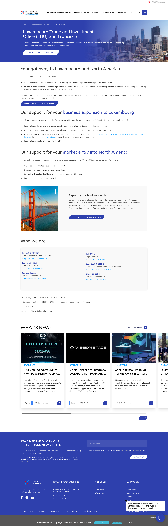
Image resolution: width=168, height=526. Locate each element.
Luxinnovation (124, 134)
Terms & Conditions (70, 511)
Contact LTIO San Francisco (41, 53)
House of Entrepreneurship (107, 134)
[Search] (139, 12)
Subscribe (139, 457)
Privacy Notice (25, 461)
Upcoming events (133, 493)
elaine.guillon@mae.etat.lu (97, 279)
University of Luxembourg (45, 137)
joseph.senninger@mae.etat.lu (34, 258)
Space (27, 403)
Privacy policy (125, 450)
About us (107, 12)
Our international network (57, 12)
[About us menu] (113, 12)
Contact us (121, 12)
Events (95, 12)
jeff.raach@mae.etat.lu (95, 259)
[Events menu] (99, 12)
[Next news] (145, 418)
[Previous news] (141, 418)
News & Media (80, 12)
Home (25, 25)
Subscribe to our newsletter (39, 103)
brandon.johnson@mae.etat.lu (34, 278)
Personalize (117, 523)
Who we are (99, 493)
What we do (99, 489)
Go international (59, 495)
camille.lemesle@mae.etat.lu (34, 268)
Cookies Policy (41, 511)
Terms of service (137, 450)
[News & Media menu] (88, 12)
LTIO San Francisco (41, 403)
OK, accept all (102, 523)
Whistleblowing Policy (89, 511)
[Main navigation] (144, 12)
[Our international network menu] (70, 12)
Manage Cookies (27, 511)
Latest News (131, 489)
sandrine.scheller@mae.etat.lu (98, 269)
